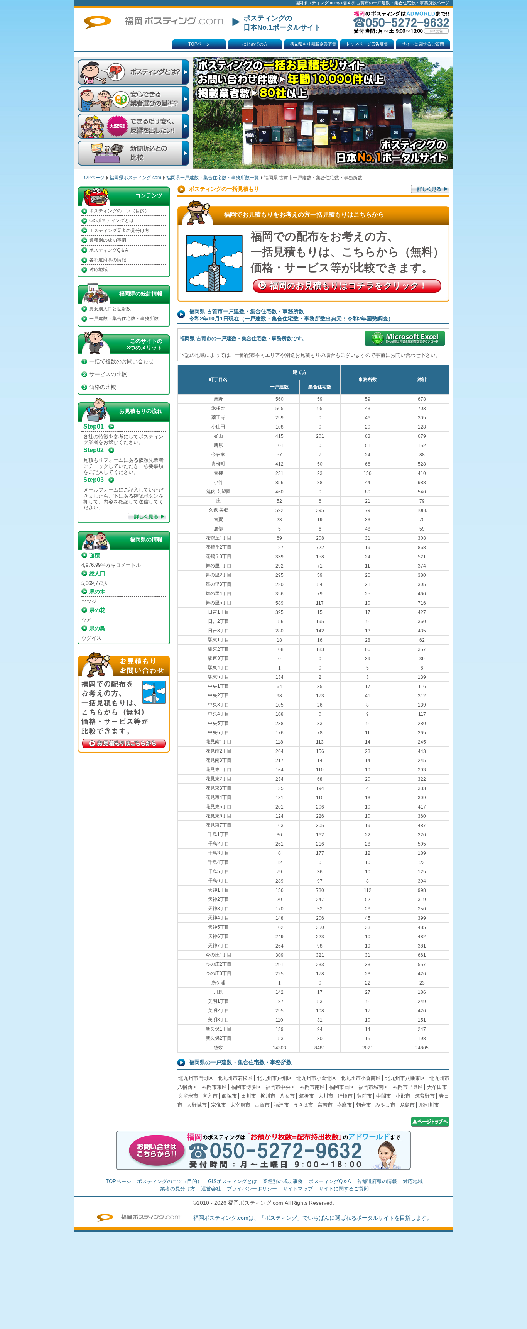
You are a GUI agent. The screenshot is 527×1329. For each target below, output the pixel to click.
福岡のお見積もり (348, 285)
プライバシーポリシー (252, 1189)
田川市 (248, 1096)
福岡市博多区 (246, 1087)
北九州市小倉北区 (316, 1078)
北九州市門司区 (195, 1078)
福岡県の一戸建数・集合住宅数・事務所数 (240, 1062)
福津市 (281, 1105)
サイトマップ (298, 1189)
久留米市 (188, 1096)
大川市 (325, 1096)
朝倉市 (363, 1105)
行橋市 (345, 1096)
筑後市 (306, 1096)
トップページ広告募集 (367, 44)
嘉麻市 (344, 1105)
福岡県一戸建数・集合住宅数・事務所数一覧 (212, 177)
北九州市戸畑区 (274, 1078)
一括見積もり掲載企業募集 (310, 44)
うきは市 (303, 1105)
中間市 (383, 1096)
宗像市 (218, 1105)
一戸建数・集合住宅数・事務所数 (124, 318)
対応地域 (98, 269)
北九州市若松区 (235, 1078)
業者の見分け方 (177, 1189)
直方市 (210, 1096)
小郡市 (402, 1096)
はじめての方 (255, 44)
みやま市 (385, 1105)
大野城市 (197, 1105)
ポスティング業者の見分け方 (119, 230)
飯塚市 (229, 1096)
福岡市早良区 (408, 1087)
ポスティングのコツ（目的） (119, 211)
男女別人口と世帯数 (110, 309)
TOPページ (199, 44)
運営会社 (211, 1189)
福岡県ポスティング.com (135, 177)
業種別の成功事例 (107, 240)
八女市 (287, 1096)
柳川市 (267, 1096)
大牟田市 (437, 1087)
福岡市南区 (312, 1087)
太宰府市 (240, 1105)
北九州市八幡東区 (405, 1078)
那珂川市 (429, 1105)
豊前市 (364, 1096)
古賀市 (262, 1105)
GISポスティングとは (111, 220)
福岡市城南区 (373, 1087)
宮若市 (325, 1105)
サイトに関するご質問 (423, 44)
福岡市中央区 (280, 1087)
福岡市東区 (214, 1087)
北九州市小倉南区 (361, 1078)
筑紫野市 (425, 1096)
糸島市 (407, 1105)
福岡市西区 (341, 1087)
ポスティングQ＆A (108, 250)
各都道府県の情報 (107, 260)
